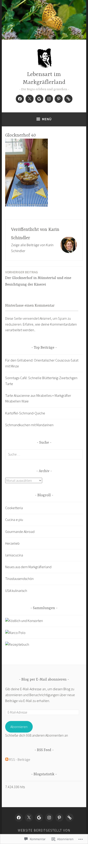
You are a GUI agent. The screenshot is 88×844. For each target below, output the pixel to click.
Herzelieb (12, 543)
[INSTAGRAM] (49, 817)
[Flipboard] (68, 99)
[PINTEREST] (59, 817)
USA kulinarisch (16, 590)
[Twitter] (29, 99)
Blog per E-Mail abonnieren (44, 680)
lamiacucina (14, 555)
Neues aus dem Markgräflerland (28, 567)
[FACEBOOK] (18, 817)
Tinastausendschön (19, 578)
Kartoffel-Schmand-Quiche (25, 413)
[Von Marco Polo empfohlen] (15, 632)
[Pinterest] (58, 99)
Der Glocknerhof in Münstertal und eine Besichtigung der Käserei (38, 278)
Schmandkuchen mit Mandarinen (29, 425)
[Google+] (39, 99)
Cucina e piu (14, 519)
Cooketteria (14, 508)
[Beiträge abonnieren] (6, 759)
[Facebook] (20, 99)
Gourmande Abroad (20, 531)
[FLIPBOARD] (69, 817)
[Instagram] (49, 99)
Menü (47, 119)
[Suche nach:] (44, 454)
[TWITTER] (29, 817)
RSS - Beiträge (19, 759)
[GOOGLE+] (39, 817)
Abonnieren (19, 726)
